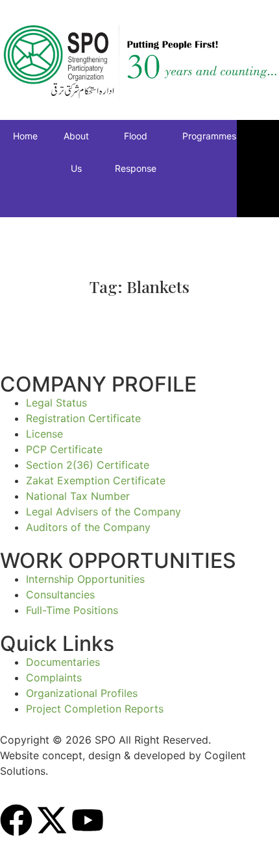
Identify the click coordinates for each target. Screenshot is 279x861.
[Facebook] (16, 820)
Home (25, 135)
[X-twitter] (52, 820)
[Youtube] (87, 820)
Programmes (209, 135)
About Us (76, 152)
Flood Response (135, 152)
